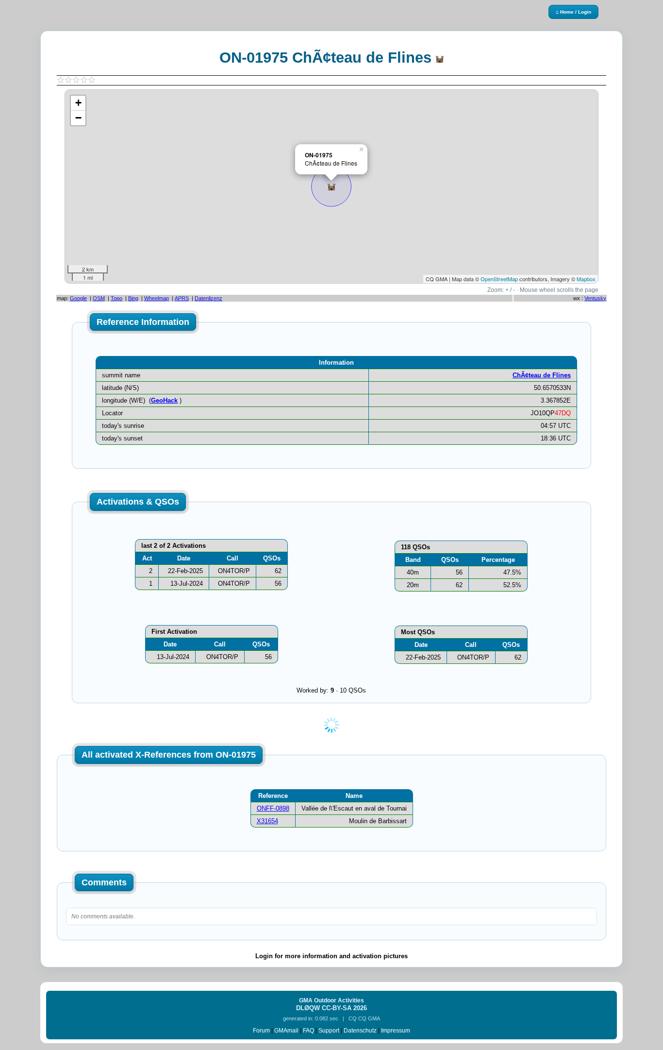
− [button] (78, 118)
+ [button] (78, 103)
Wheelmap (156, 298)
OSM (99, 298)
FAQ (308, 1030)
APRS (182, 298)
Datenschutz (360, 1030)
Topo (116, 298)
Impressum (395, 1030)
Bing (133, 298)
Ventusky (595, 298)
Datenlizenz (208, 298)
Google (78, 298)
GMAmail (286, 1030)
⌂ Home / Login (573, 12)
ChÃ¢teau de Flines (542, 375)
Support (328, 1030)
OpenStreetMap (499, 279)
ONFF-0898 (273, 808)
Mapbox (586, 279)
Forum (261, 1030)
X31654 (267, 821)
